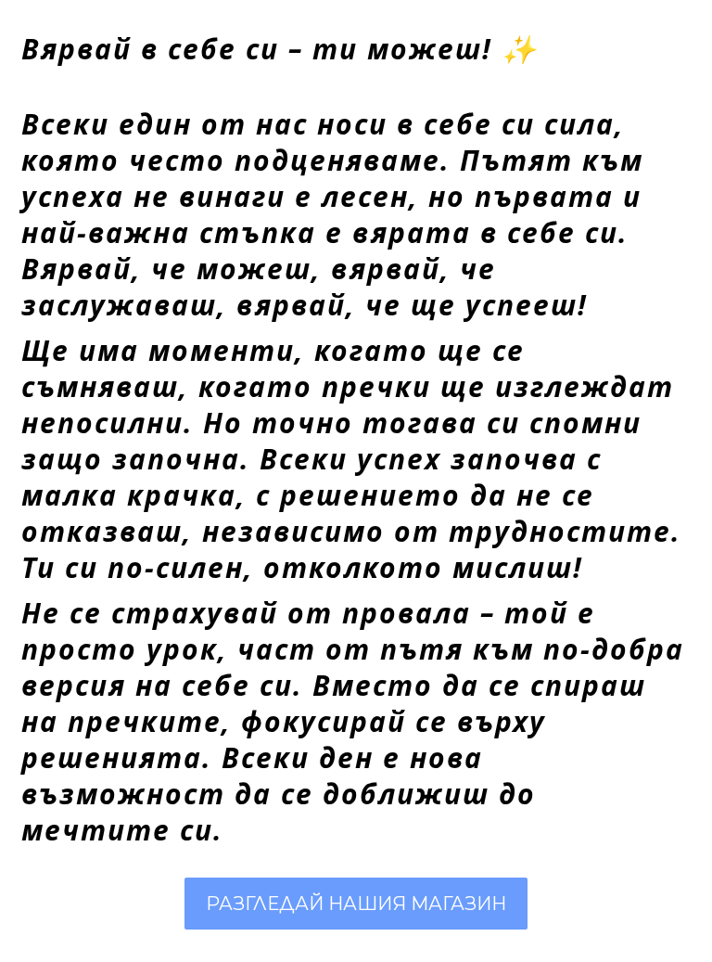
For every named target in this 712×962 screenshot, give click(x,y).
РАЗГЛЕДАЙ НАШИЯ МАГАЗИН (356, 903)
